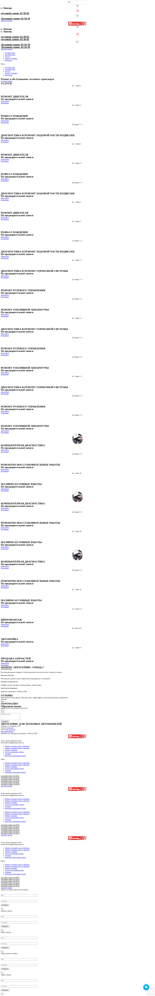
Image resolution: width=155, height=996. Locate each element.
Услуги (7, 56)
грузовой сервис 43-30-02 (10, 776)
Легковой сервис (11, 18)
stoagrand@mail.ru (7, 731)
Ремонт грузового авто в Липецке (17, 746)
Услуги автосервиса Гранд (14, 752)
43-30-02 (24, 13)
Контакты (8, 60)
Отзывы (8, 754)
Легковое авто (10, 55)
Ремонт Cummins (11, 58)
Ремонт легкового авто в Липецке (17, 748)
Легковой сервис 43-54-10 (10, 777)
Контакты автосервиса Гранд (15, 756)
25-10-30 (12, 730)
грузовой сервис (10, 13)
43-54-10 (25, 18)
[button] (77, 64)
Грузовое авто (10, 53)
